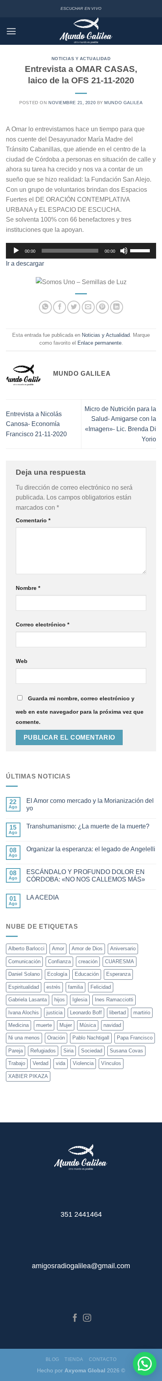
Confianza (59, 961)
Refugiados (43, 1051)
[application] (81, 251)
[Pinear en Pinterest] (102, 307)
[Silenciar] (124, 251)
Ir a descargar (25, 263)
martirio (141, 1013)
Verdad (40, 1063)
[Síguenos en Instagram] (87, 1318)
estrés (53, 987)
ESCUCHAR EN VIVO (81, 8)
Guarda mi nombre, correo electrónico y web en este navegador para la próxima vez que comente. (80, 710)
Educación (87, 974)
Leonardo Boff (86, 1013)
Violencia (83, 1063)
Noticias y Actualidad (81, 58)
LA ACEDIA (42, 897)
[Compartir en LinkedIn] (116, 307)
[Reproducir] (16, 251)
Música (87, 1025)
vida (60, 1063)
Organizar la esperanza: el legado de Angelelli (90, 849)
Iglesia (79, 1000)
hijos (59, 1000)
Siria (68, 1051)
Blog (52, 1359)
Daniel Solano (24, 974)
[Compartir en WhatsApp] (45, 307)
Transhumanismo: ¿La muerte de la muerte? (87, 826)
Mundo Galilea (123, 102)
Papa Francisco (135, 1038)
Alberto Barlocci (26, 948)
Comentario (33, 520)
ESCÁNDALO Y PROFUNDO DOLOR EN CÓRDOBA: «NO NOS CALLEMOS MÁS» (85, 876)
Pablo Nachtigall (90, 1038)
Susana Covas (126, 1051)
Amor (58, 948)
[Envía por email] (88, 307)
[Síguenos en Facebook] (75, 1318)
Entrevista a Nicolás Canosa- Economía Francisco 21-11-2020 (36, 424)
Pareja (15, 1051)
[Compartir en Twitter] (73, 307)
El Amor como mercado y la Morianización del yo (90, 804)
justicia (54, 1013)
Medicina (18, 1025)
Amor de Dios (87, 948)
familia (75, 987)
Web (22, 661)
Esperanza (118, 974)
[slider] (141, 250)
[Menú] (11, 31)
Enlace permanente (99, 343)
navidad (112, 1025)
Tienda (73, 1359)
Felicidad (100, 987)
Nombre (28, 588)
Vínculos (111, 1063)
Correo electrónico (42, 624)
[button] (144, 1363)
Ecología (57, 974)
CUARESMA (119, 961)
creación (88, 961)
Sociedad (91, 1051)
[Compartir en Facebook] (59, 307)
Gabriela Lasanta (27, 1000)
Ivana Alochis (23, 1013)
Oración (56, 1038)
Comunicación (24, 961)
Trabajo (16, 1063)
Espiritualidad (23, 987)
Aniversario (123, 948)
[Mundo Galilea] (86, 31)
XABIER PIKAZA (28, 1076)
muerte (44, 1025)
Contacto (103, 1359)
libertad (117, 1013)
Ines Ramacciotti (114, 1000)
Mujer (65, 1025)
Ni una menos (24, 1038)
